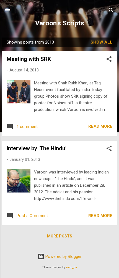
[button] (109, 60)
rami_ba (71, 267)
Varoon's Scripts (59, 23)
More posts (59, 236)
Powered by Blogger (63, 256)
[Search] (111, 11)
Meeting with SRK (29, 59)
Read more (100, 126)
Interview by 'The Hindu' (36, 148)
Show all (101, 42)
